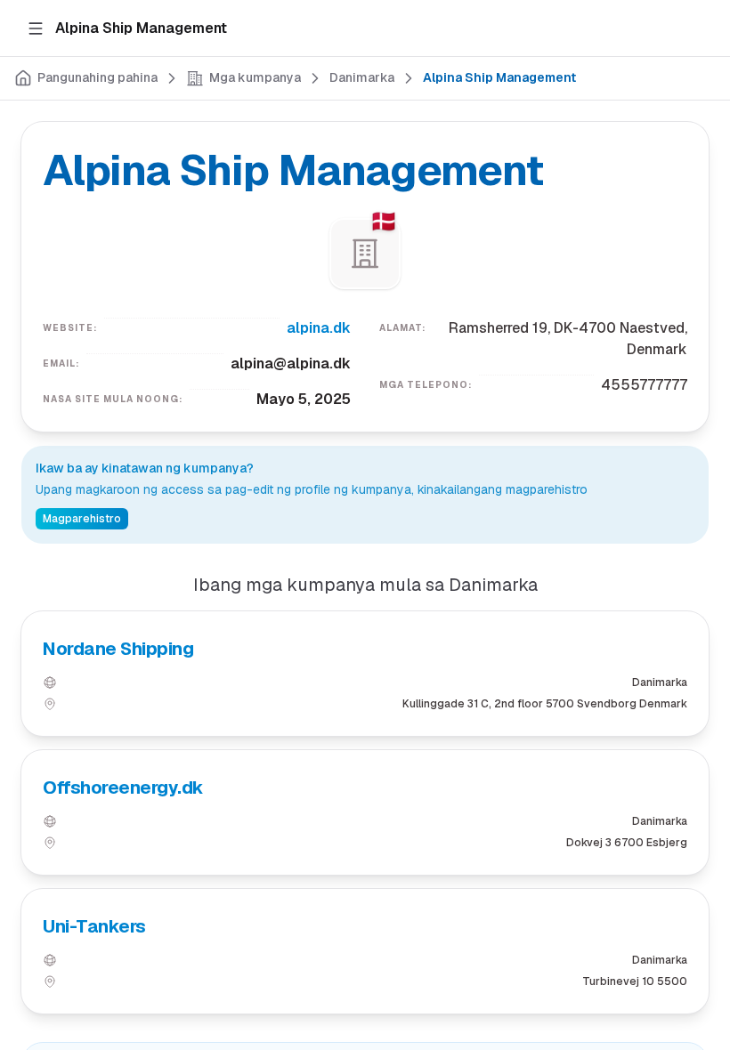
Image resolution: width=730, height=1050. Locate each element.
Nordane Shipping (118, 648)
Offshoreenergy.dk (123, 787)
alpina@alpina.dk (291, 363)
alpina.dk (319, 328)
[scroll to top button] (701, 961)
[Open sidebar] (35, 28)
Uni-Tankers (94, 926)
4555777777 (644, 385)
